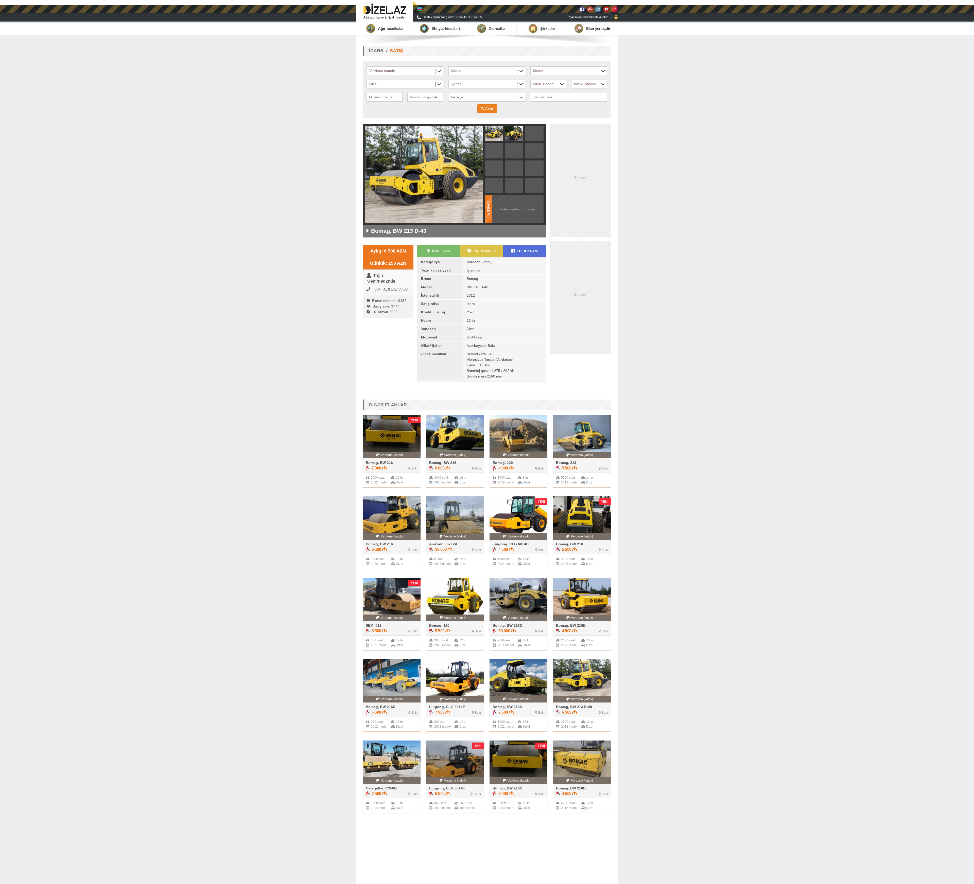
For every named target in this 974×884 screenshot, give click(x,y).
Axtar (489, 109)
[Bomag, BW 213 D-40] (494, 139)
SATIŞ (396, 50)
